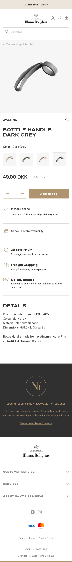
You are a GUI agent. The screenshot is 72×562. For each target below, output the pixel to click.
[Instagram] (40, 512)
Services (11, 484)
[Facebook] (33, 512)
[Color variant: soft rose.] (43, 159)
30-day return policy (36, 4)
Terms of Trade (27, 538)
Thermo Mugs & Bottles (20, 44)
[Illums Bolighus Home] (36, 18)
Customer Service (19, 471)
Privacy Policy (45, 538)
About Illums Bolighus (23, 496)
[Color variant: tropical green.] (26, 159)
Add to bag (49, 194)
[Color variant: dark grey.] (59, 159)
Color (14, 147)
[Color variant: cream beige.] (9, 159)
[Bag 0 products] (66, 18)
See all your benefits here (36, 423)
